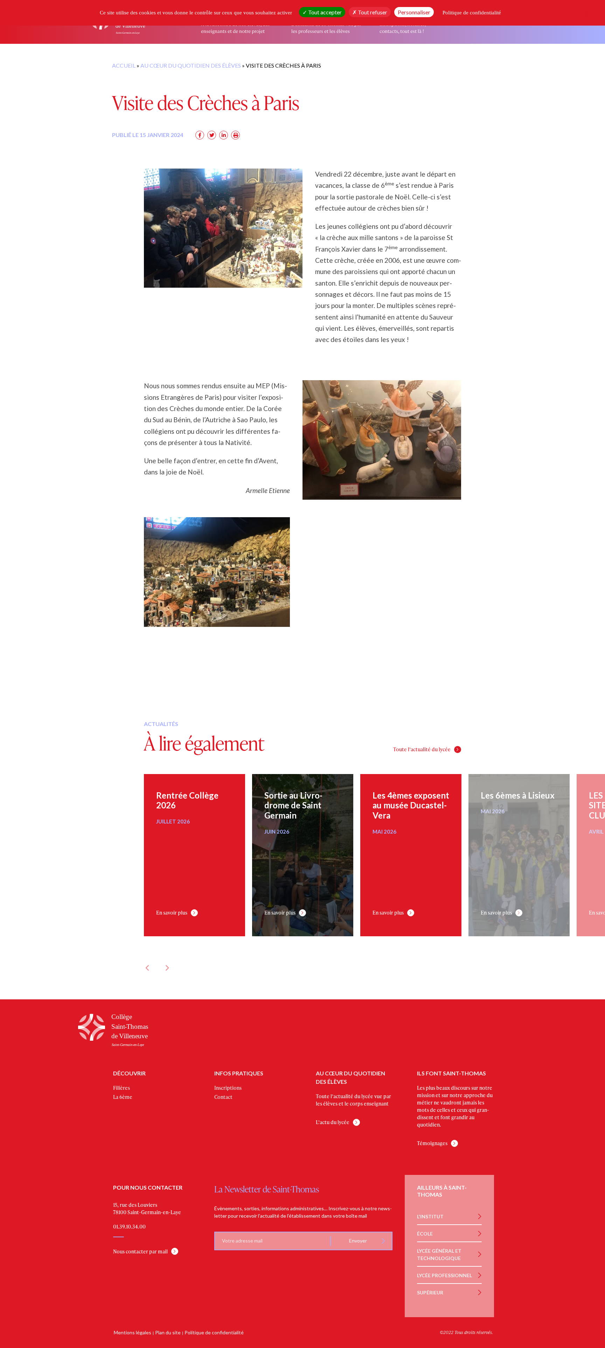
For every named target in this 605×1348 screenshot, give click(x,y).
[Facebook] (199, 135)
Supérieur (430, 1292)
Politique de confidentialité (214, 1332)
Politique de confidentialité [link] (472, 12)
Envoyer (358, 1241)
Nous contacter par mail (140, 1251)
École (425, 1233)
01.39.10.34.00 (129, 1226)
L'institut (430, 1216)
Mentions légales (132, 1332)
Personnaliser (414, 12)
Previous (147, 967)
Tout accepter (324, 12)
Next (166, 967)
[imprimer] (235, 135)
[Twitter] (211, 135)
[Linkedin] (223, 135)
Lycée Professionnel (444, 1275)
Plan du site (168, 1332)
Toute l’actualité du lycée (422, 749)
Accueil (123, 65)
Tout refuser (372, 12)
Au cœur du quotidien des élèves (190, 65)
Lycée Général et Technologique (439, 1254)
